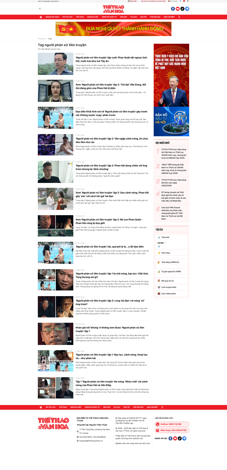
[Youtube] (184, 1)
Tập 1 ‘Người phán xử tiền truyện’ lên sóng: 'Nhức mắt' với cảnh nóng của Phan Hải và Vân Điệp (112, 383)
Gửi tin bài (173, 1)
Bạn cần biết (169, 17)
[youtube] (178, 9)
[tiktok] (182, 9)
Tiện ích (159, 229)
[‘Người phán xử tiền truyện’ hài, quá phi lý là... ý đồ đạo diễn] (55, 253)
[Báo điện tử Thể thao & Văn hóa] (113, 9)
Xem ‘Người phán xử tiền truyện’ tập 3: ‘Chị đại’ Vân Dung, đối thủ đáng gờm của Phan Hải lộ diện (111, 86)
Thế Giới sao (155, 17)
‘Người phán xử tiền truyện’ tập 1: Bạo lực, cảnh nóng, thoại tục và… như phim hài (112, 356)
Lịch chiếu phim (168, 293)
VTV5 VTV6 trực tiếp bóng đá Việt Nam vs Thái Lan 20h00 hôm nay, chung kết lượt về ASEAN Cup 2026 (174, 153)
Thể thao (80, 17)
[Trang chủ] (41, 17)
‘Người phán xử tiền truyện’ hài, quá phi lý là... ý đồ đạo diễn (110, 246)
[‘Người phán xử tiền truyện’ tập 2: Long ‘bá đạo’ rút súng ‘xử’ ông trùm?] (55, 307)
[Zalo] (187, 9)
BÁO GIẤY (134, 1)
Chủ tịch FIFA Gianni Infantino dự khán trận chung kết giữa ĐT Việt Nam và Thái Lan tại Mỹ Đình (172, 213)
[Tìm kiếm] (40, 9)
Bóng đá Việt (92, 17)
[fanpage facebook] (173, 9)
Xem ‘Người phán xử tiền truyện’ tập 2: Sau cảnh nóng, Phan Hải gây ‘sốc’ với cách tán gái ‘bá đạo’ (112, 194)
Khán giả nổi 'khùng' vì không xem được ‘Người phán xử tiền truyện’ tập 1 (110, 329)
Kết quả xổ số (167, 281)
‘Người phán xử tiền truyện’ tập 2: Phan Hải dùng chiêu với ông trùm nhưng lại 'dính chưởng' (111, 167)
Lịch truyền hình (168, 287)
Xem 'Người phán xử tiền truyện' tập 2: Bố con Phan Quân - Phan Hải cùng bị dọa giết (109, 221)
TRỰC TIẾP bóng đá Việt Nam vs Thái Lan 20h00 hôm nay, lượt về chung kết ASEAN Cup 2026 (174, 168)
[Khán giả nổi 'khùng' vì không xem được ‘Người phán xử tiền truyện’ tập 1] (55, 334)
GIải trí (143, 17)
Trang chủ (42, 39)
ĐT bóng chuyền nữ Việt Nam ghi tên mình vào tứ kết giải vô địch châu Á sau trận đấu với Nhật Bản (174, 196)
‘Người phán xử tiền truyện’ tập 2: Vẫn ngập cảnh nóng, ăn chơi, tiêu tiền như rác (112, 140)
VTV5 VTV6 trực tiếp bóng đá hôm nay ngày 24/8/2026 (174, 183)
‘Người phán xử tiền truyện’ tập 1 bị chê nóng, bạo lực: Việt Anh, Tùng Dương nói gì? (112, 275)
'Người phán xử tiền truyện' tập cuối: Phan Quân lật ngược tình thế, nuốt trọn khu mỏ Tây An (111, 59)
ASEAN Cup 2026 (52, 17)
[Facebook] (180, 1)
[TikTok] (188, 1)
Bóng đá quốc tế (109, 17)
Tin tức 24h (67, 17)
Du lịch (134, 17)
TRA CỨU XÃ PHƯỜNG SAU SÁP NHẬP (153, 1)
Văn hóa (123, 17)
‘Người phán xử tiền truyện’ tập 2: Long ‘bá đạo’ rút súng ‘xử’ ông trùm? (110, 302)
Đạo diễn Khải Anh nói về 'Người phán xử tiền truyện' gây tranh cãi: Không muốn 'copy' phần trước (111, 113)
